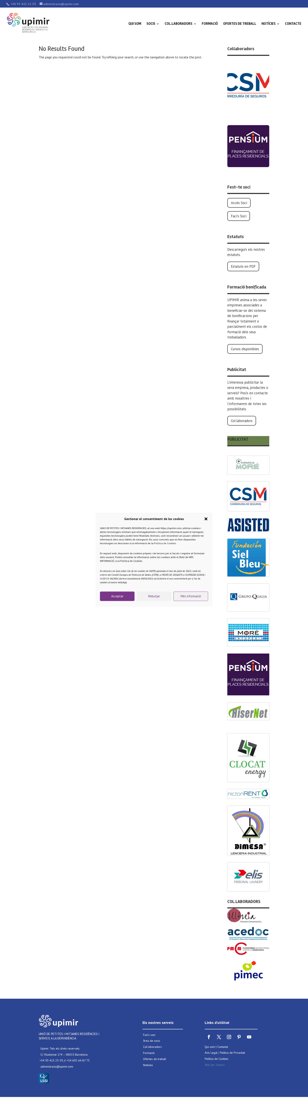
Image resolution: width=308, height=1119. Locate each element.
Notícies (268, 24)
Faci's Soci (238, 216)
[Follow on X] (219, 1037)
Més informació (191, 596)
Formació (210, 24)
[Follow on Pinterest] (239, 1037)
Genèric (220, 1065)
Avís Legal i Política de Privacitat (225, 1053)
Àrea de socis (151, 1041)
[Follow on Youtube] (249, 1037)
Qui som (134, 24)
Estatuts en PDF (243, 266)
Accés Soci (239, 202)
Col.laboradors (178, 24)
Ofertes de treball (239, 24)
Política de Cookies (165, 543)
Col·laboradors (241, 420)
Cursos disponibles (245, 349)
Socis (150, 24)
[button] (206, 519)
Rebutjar (154, 596)
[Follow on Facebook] (209, 1037)
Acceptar (117, 596)
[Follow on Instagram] (229, 1037)
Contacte (293, 24)
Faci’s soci (149, 1035)
